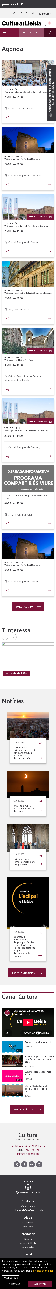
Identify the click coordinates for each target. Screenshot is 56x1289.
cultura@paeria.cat (28, 1153)
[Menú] (21, 4)
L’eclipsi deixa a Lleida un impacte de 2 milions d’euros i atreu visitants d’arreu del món (24, 753)
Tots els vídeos (23, 1109)
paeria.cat (10, 4)
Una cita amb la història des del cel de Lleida (23, 808)
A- (27, 12)
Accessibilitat (28, 1222)
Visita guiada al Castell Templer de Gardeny (26, 226)
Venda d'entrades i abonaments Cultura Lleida (51, 90)
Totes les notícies (23, 973)
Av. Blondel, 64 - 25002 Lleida (28, 1146)
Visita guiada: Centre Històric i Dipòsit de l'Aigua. (28, 293)
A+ (15, 12)
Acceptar (40, 1284)
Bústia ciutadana (28, 1206)
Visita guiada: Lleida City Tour (19, 360)
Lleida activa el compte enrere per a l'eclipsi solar (24, 862)
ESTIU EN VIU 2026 (16, 673)
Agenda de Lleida (28, 1243)
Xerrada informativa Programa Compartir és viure (26, 496)
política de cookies (43, 1270)
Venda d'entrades (38, 216)
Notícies (28, 1239)
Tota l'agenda (25, 607)
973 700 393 (33, 1150)
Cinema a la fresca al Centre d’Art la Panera (25, 92)
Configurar (11, 1278)
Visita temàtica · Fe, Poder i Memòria (22, 159)
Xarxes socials (28, 1247)
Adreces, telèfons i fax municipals (28, 1210)
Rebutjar (14, 1284)
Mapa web (28, 1226)
